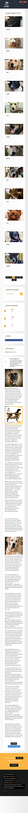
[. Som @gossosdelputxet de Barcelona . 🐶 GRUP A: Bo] (14, 714)
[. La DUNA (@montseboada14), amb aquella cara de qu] (14, 471)
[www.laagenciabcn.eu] (10, 352)
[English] (22, 2)
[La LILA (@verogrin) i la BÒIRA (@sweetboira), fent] (14, 732)
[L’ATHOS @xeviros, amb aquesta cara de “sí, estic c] (14, 564)
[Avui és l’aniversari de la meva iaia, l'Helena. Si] (14, 508)
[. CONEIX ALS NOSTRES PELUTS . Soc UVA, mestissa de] (14, 620)
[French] (24, 2)
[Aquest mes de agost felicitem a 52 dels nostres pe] (14, 490)
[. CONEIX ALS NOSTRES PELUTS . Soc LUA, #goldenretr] (14, 546)
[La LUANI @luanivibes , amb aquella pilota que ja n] (14, 639)
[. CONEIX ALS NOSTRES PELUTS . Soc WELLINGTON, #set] (14, 676)
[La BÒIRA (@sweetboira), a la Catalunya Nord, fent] (14, 658)
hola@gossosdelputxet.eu (10, 776)
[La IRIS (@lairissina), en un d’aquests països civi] (14, 397)
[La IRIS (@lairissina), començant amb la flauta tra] (14, 602)
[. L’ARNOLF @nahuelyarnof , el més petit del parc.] (14, 452)
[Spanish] (26, 2)
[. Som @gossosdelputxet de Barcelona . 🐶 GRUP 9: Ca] (14, 583)
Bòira (13, 780)
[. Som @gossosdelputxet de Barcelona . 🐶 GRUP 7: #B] (14, 415)
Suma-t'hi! (14, 765)
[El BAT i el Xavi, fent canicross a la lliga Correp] (14, 434)
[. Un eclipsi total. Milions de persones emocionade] (14, 527)
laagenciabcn (11, 782)
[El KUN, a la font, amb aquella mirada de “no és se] (14, 695)
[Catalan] (20, 2)
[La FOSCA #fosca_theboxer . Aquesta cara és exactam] (14, 378)
